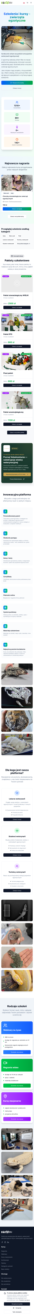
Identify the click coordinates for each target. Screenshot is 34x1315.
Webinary (4, 1254)
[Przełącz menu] (31, 2)
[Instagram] (5, 1242)
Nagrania (4, 1251)
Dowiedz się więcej (17, 1052)
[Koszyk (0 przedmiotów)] (27, 2)
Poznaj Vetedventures (16, 479)
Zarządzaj (18, 1308)
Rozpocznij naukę (18, 83)
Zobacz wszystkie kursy (17, 216)
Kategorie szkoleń (7, 1266)
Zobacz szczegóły (17, 209)
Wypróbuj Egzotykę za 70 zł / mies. (16, 474)
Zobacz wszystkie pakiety (17, 432)
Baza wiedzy (5, 1269)
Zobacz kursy (17, 88)
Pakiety (3, 1263)
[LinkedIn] (8, 1242)
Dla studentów (5, 1281)
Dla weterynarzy (6, 1278)
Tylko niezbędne (17, 1312)
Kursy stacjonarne (6, 1257)
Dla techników (5, 1284)
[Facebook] (2, 1242)
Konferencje (5, 1260)
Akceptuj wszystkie (17, 1304)
